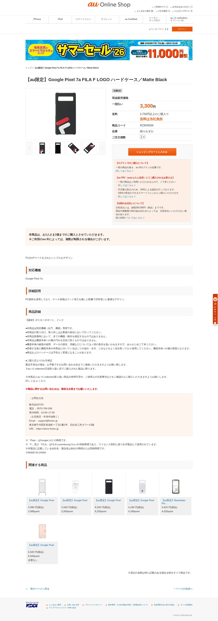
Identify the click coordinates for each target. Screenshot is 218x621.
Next (102, 148)
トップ (29, 68)
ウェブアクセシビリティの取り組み (62, 608)
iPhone (37, 19)
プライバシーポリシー (93, 605)
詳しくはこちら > (124, 171)
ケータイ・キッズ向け (154, 19)
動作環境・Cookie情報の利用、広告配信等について (128, 605)
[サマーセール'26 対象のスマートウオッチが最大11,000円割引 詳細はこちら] (109, 58)
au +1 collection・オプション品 (179, 19)
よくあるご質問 (55, 605)
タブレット (106, 19)
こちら (42, 380)
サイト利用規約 (186, 605)
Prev (29, 148)
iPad (60, 19)
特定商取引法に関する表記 (164, 605)
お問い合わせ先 (73, 605)
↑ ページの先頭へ (183, 588)
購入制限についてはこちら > (130, 218)
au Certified (131, 19)
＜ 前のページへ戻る (37, 588)
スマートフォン (83, 19)
